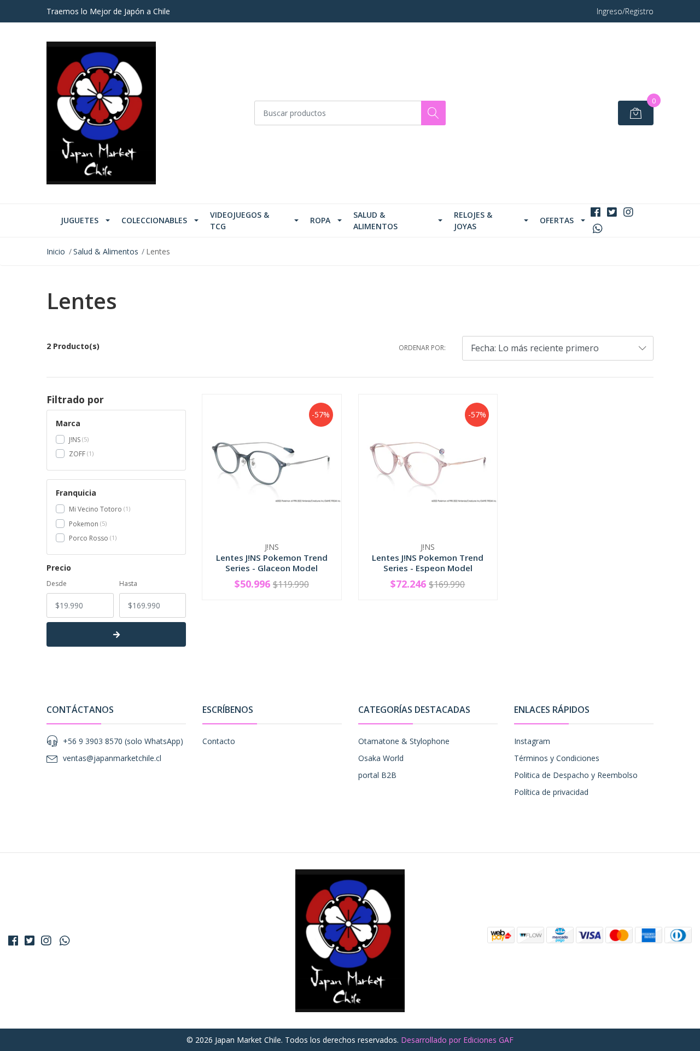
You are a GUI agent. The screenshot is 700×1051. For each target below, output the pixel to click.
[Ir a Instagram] (628, 212)
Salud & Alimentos (375, 220)
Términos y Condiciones (556, 758)
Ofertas (557, 220)
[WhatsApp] (597, 228)
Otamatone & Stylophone (404, 741)
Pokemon (83, 524)
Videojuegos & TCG (239, 220)
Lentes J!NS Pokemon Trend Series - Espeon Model (427, 562)
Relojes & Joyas (473, 220)
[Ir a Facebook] (595, 212)
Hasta (128, 583)
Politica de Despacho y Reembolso (576, 775)
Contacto (218, 741)
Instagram (532, 741)
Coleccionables (154, 220)
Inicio (55, 251)
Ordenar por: (422, 347)
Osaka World (381, 758)
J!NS (74, 439)
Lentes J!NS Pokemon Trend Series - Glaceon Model (272, 562)
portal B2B (377, 775)
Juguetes (79, 220)
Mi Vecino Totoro (95, 509)
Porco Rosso (88, 538)
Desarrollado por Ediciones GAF (457, 1040)
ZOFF (77, 453)
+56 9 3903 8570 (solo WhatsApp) (123, 741)
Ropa (320, 220)
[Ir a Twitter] (612, 212)
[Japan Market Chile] (101, 113)
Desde (56, 583)
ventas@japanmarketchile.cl (112, 758)
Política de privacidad (551, 792)
